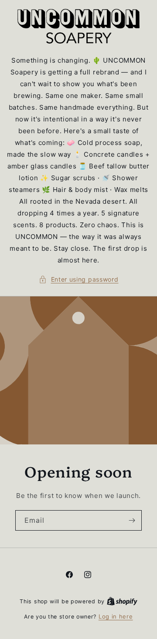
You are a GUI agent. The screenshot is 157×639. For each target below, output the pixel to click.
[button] (79, 279)
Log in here (116, 616)
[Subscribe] (131, 520)
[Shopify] (122, 601)
